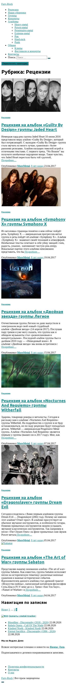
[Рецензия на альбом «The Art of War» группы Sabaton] (6, 543)
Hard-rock (20, 39)
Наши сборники (17, 12)
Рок (17, 36)
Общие (12, 45)
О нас (11, 672)
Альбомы (13, 21)
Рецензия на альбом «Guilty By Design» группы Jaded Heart (32, 127)
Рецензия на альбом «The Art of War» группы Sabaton (33, 559)
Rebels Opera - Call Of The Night (25, 625)
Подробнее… (8, 160)
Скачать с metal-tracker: (22, 616)
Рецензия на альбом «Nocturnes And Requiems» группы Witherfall (33, 405)
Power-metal (21, 27)
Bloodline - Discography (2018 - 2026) (28, 622)
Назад (4, 609)
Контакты (13, 54)
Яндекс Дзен (57, 647)
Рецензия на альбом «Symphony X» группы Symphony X (33, 221)
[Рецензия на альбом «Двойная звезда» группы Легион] (21, 297)
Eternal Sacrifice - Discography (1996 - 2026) (32, 631)
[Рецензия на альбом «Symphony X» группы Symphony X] (31, 205)
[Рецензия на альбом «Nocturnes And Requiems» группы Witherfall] (31, 386)
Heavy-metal (21, 24)
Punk (17, 42)
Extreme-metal (22, 33)
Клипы (18, 48)
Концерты (13, 18)
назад (37, 166)
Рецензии (13, 9)
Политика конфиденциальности (26, 666)
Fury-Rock (7, 678)
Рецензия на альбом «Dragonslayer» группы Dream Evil (31, 502)
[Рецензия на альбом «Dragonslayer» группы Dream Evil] (29, 483)
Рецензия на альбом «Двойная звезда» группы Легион (32, 314)
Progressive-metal (24, 30)
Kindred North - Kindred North (24, 628)
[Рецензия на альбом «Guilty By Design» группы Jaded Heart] (31, 110)
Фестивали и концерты (28, 51)
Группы (12, 15)
